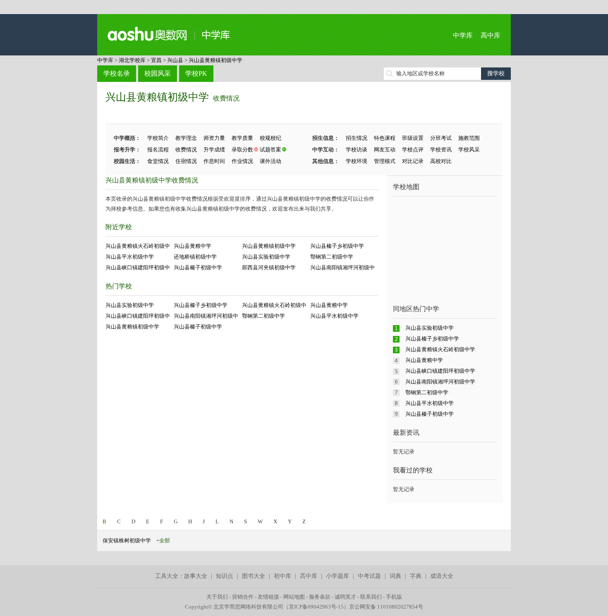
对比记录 (413, 161)
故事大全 (195, 576)
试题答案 (270, 149)
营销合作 (243, 597)
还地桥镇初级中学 (195, 257)
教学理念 (186, 138)
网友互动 (384, 149)
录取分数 (242, 149)
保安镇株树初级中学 (127, 540)
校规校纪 (270, 138)
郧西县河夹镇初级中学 (269, 267)
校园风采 (157, 73)
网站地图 (294, 597)
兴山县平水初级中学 (129, 257)
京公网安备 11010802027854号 (386, 607)
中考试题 (369, 576)
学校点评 (413, 149)
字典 (415, 576)
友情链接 (268, 597)
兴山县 (175, 60)
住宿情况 (186, 161)
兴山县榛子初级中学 (198, 267)
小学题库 (337, 576)
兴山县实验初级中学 (266, 257)
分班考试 (441, 138)
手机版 (394, 597)
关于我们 (217, 597)
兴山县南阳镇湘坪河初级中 (342, 267)
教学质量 (242, 138)
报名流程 (158, 149)
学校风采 (469, 149)
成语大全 (441, 576)
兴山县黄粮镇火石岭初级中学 (440, 349)
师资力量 (214, 138)
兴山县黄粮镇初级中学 (215, 60)
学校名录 (116, 73)
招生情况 (356, 138)
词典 (395, 576)
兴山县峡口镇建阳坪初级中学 (440, 371)
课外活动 (270, 161)
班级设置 (413, 138)
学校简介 (158, 138)
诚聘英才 (345, 597)
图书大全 (253, 576)
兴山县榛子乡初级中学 (337, 246)
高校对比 (441, 161)
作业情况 (242, 161)
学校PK (196, 73)
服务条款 (319, 597)
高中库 (490, 35)
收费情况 (226, 98)
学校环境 (356, 161)
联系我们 (371, 597)
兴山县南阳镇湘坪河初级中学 (440, 382)
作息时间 (214, 161)
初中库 (282, 576)
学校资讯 (441, 149)
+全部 (163, 540)
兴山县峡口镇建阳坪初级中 (137, 267)
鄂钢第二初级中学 (331, 257)
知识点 (224, 576)
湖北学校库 (132, 60)
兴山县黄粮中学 (192, 246)
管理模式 (384, 161)
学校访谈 (356, 149)
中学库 (463, 35)
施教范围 (469, 138)
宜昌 (156, 60)
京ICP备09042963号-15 (316, 607)
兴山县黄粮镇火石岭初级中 (137, 246)
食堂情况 (158, 161)
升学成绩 (214, 149)
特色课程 (384, 138)
